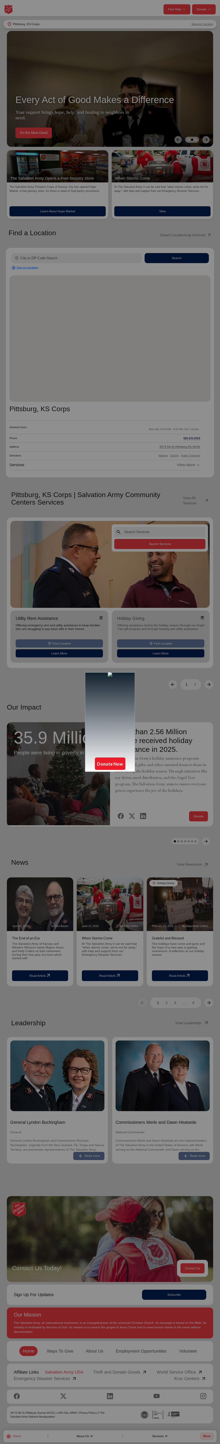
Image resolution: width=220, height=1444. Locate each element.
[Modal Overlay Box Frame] (110, 722)
